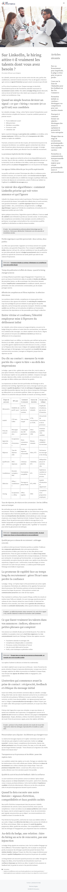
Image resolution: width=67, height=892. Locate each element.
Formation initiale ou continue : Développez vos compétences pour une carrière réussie (57, 103)
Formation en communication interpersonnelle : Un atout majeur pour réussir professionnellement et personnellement (57, 163)
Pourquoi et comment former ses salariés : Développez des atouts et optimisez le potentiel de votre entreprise (57, 123)
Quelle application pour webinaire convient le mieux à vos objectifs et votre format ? (26, 873)
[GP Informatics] (8, 3)
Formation (6, 869)
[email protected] (36, 882)
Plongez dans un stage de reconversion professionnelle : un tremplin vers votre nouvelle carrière (57, 143)
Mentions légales (33, 886)
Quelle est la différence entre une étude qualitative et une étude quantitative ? (24, 871)
